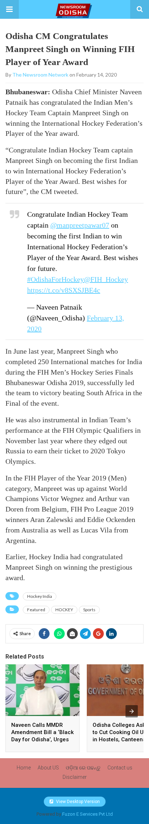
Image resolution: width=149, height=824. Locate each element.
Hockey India (39, 596)
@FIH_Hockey (106, 279)
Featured (36, 609)
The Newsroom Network (40, 75)
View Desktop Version (77, 801)
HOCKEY (64, 609)
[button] (9, 9)
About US (48, 768)
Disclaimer (75, 777)
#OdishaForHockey (55, 279)
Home (24, 768)
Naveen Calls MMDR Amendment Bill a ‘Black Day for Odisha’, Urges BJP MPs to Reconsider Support (42, 739)
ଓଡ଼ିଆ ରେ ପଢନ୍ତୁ (83, 768)
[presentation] (131, 711)
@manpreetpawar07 (79, 225)
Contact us (119, 768)
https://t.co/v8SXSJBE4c (63, 290)
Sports (89, 609)
